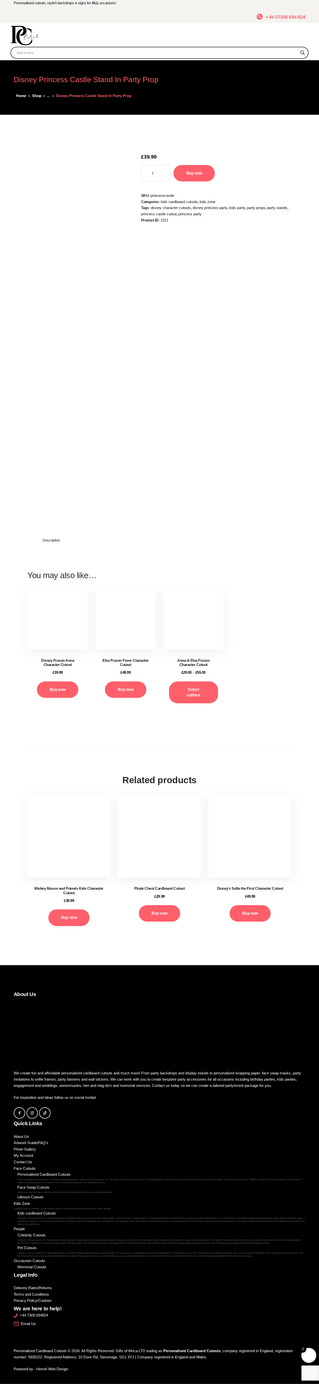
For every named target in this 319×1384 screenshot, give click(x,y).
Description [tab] (51, 540)
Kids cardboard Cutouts (179, 202)
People (19, 1229)
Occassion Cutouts (29, 1261)
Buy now (194, 173)
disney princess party (210, 208)
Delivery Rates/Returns (33, 1288)
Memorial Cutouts (31, 1267)
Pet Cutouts (160, 1251)
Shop (36, 96)
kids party (237, 208)
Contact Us (23, 1162)
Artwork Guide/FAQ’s (31, 1143)
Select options (193, 692)
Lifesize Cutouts (30, 1197)
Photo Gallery (25, 1149)
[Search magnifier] (302, 52)
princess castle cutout (159, 214)
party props (256, 208)
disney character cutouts (171, 208)
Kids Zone (207, 202)
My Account (23, 1155)
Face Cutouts (25, 1168)
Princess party (190, 214)
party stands (277, 208)
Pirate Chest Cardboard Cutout (159, 888)
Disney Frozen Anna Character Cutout (57, 662)
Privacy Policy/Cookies (33, 1300)
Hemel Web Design (52, 1369)
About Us (21, 1136)
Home (21, 96)
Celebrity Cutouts (159, 1238)
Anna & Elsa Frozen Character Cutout (193, 662)
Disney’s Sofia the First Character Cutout (250, 888)
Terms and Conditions (31, 1294)
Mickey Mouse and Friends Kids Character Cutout (68, 890)
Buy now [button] (58, 689)
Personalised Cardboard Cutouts (159, 1178)
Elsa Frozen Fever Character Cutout (125, 662)
